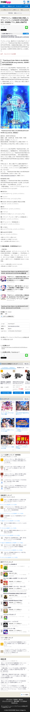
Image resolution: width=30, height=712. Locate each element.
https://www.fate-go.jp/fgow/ (8, 175)
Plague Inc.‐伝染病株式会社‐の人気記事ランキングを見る (12, 542)
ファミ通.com (23, 701)
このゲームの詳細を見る (8, 316)
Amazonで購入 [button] (6, 392)
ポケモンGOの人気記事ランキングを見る (10, 557)
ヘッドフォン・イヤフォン (8, 367)
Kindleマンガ (20, 367)
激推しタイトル (18, 13)
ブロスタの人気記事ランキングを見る (9, 528)
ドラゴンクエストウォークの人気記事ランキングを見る (12, 513)
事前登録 (10, 13)
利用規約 (15, 699)
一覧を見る (26, 363)
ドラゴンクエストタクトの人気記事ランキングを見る (12, 550)
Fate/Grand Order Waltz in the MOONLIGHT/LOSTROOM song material (14, 348)
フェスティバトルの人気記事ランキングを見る (11, 535)
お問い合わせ (9, 699)
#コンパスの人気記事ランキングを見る (9, 504)
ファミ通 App (6, 2)
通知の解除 (16, 701)
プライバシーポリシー (7, 701)
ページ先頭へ (26, 694)
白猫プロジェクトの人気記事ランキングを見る (11, 520)
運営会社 (21, 699)
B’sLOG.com (15, 703)
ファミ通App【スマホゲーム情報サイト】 (10, 9)
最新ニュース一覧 (25, 9)
